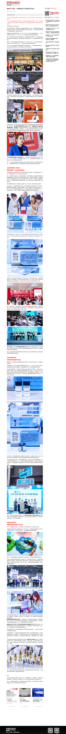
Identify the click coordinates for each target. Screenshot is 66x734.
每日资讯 (11, 706)
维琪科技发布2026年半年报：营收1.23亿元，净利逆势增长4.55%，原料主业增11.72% (53, 21)
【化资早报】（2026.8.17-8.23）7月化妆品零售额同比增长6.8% (12, 701)
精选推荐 (14, 706)
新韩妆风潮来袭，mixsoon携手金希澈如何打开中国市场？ (24, 701)
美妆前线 (27, 706)
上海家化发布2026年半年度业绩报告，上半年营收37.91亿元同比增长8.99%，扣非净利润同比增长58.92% (52, 60)
